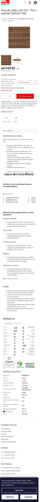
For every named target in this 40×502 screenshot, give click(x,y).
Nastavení (19, 490)
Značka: (8, 21)
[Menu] (35, 3)
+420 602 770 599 (9, 458)
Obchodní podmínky (7, 437)
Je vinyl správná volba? (8, 474)
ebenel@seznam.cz (10, 452)
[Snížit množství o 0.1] (15, 97)
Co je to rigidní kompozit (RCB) (10, 471)
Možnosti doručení (6, 90)
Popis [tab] (4, 131)
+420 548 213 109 (9, 455)
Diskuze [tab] (10, 131)
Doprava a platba (6, 431)
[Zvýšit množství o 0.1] (15, 95)
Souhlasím (28, 497)
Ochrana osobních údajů (8, 442)
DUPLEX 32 (25, 375)
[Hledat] (25, 3)
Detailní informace (6, 112)
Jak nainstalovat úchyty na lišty (10, 468)
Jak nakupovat (5, 429)
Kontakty (4, 434)
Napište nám (5, 439)
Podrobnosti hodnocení (26, 19)
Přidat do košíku (26, 96)
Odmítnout (10, 497)
